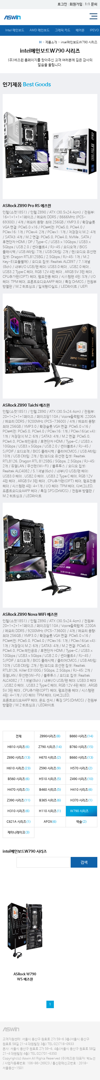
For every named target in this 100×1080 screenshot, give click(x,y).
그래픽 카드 (62, 30)
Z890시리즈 (50, 736)
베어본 (80, 30)
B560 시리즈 (19, 779)
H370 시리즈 (81, 800)
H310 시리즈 (18, 811)
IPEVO (94, 30)
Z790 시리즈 (50, 747)
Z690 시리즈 (18, 758)
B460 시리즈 (50, 790)
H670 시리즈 (50, 758)
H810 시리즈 (18, 747)
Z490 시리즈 (81, 779)
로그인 (62, 4)
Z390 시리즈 (18, 800)
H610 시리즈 (19, 768)
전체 (19, 736)
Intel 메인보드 (14, 30)
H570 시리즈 (81, 768)
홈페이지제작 (9, 1073)
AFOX (50, 822)
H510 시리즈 (50, 779)
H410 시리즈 (81, 790)
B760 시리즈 (81, 747)
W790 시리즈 (81, 811)
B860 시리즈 (81, 736)
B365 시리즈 (50, 800)
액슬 (81, 822)
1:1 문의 (91, 4)
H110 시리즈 (50, 811)
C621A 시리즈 (19, 822)
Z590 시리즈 (50, 768)
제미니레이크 (18, 833)
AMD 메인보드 (40, 30)
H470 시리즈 (18, 790)
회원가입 (76, 4)
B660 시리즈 (81, 758)
